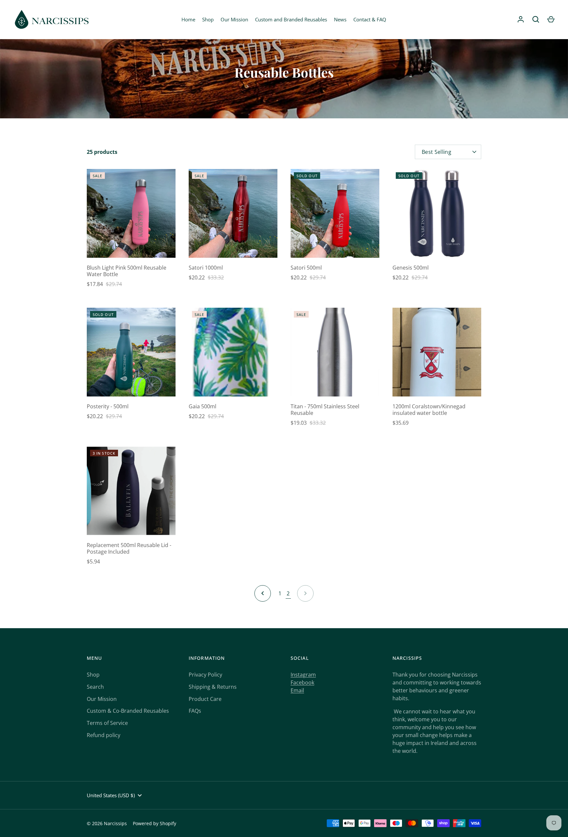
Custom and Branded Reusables (291, 19)
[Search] (536, 19)
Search (95, 686)
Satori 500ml (306, 267)
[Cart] (551, 19)
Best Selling (436, 151)
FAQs (195, 710)
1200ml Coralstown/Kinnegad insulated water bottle (428, 410)
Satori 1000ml (206, 267)
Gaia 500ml (202, 406)
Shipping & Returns (213, 686)
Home (188, 19)
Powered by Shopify (154, 823)
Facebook (302, 682)
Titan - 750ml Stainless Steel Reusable (325, 410)
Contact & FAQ (369, 19)
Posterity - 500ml (108, 406)
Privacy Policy (205, 674)
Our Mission (234, 19)
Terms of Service (107, 723)
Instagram (303, 674)
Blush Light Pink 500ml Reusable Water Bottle (126, 271)
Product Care (205, 699)
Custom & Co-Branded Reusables (128, 710)
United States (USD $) (111, 795)
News (340, 19)
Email (297, 690)
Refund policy (103, 735)
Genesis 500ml (410, 267)
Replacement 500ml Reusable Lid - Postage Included (129, 548)
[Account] (520, 19)
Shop (208, 19)
